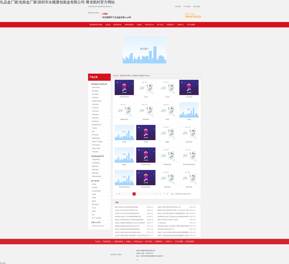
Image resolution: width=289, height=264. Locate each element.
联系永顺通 (196, 6)
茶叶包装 (94, 187)
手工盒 (94, 208)
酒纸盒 (94, 201)
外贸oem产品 (95, 222)
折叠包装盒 (95, 173)
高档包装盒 (117, 24)
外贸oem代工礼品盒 (98, 226)
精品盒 (94, 211)
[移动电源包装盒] (146, 177)
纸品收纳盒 (95, 121)
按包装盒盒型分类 (97, 156)
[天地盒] (189, 110)
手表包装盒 (95, 114)
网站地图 (178, 6)
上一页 (118, 194)
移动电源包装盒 (96, 124)
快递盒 (139, 24)
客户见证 (160, 24)
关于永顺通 (186, 6)
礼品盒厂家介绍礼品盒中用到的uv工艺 (126, 210)
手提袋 (94, 194)
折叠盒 (167, 142)
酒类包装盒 (95, 91)
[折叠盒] (167, 132)
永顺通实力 (170, 24)
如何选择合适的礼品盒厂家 (166, 229)
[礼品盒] (146, 87)
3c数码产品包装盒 (97, 141)
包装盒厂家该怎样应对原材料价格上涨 (169, 207)
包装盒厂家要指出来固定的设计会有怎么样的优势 (130, 223)
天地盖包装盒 (96, 159)
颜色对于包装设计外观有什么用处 (168, 219)
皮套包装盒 (95, 118)
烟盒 (93, 131)
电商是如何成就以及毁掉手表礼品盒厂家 (127, 226)
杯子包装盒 (95, 135)
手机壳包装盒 (96, 145)
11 (160, 194)
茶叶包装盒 (95, 94)
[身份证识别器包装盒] (189, 155)
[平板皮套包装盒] (124, 87)
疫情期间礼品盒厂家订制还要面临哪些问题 (128, 216)
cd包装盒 (94, 128)
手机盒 (167, 119)
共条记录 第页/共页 (183, 194)
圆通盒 (124, 164)
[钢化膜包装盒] (167, 155)
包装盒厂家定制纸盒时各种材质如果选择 (127, 229)
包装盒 (94, 184)
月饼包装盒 (95, 97)
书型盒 (146, 142)
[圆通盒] (124, 155)
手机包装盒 (95, 111)
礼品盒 (107, 24)
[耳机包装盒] (146, 110)
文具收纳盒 (95, 108)
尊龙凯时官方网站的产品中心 (141, 75)
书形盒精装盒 (96, 163)
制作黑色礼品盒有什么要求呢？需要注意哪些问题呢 (173, 226)
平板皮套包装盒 (124, 97)
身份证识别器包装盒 (189, 164)
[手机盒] (167, 110)
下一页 (166, 194)
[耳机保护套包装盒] (124, 177)
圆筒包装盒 (95, 169)
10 (156, 194)
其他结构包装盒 (96, 176)
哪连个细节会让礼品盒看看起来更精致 (126, 207)
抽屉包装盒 (95, 166)
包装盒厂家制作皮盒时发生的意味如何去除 (128, 232)
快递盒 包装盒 (96, 148)
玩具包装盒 (95, 104)
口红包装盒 (189, 97)
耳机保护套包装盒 (124, 187)
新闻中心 (181, 24)
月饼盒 (94, 198)
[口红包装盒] (189, 87)
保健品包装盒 (124, 119)
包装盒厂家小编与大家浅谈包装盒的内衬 (127, 213)
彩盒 (93, 214)
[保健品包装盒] (124, 110)
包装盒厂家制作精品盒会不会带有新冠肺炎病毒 (129, 219)
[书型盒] (146, 132)
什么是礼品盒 (162, 223)
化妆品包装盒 (96, 87)
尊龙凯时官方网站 (93, 13)
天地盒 (189, 119)
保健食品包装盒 (96, 101)
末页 (172, 194)
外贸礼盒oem (149, 24)
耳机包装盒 (95, 152)
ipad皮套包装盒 (96, 191)
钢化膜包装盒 (96, 138)
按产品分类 (95, 181)
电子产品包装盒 (96, 218)
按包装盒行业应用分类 (99, 84)
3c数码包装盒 (129, 24)
